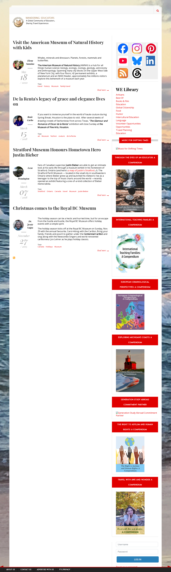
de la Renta (71, 136)
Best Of (119, 97)
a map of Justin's (81, 170)
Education (121, 104)
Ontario (50, 191)
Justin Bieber (83, 191)
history (47, 86)
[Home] (34, 21)
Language (121, 120)
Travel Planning (124, 130)
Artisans (120, 94)
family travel (65, 86)
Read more (103, 90)
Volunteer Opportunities (128, 123)
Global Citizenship (125, 107)
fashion (53, 136)
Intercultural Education (127, 117)
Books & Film (122, 101)
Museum (55, 86)
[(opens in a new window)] (123, 48)
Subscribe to (14, 258)
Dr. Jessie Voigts (30, 224)
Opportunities (123, 126)
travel (40, 86)
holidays (49, 246)
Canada (58, 191)
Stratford (41, 191)
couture (62, 136)
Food (118, 110)
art (39, 136)
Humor (119, 114)
